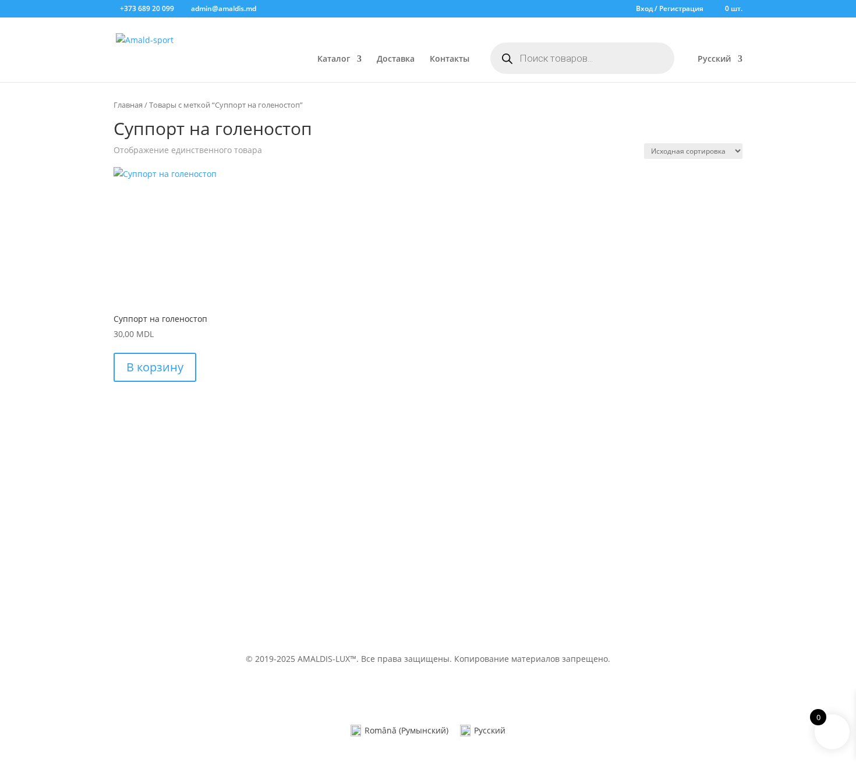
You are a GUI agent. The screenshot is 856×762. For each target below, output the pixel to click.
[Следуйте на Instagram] (439, 620)
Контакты (449, 59)
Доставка (396, 59)
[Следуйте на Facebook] (416, 620)
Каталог (333, 59)
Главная (128, 105)
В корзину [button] (154, 367)
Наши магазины (477, 570)
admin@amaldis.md (650, 511)
